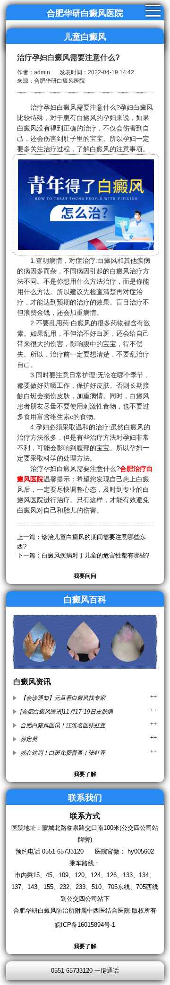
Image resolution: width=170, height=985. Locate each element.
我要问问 (85, 576)
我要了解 (85, 774)
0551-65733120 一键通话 (85, 970)
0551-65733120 (63, 851)
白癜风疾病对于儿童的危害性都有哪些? (95, 555)
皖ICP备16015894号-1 (85, 924)
